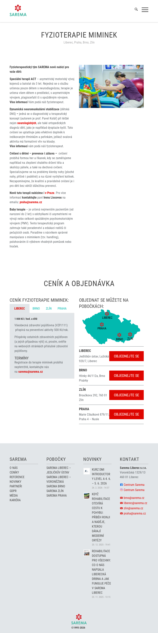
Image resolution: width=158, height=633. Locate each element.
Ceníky (14, 472)
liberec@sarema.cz (135, 503)
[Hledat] (134, 9)
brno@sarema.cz (134, 498)
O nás (14, 468)
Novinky (15, 482)
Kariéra (15, 500)
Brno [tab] (36, 308)
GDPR (13, 491)
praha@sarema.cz (31, 202)
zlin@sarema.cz (133, 508)
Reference (17, 477)
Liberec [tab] (19, 308)
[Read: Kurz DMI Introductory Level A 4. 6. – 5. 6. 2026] (86, 471)
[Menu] (143, 9)
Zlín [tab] (49, 308)
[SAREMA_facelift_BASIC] (18, 10)
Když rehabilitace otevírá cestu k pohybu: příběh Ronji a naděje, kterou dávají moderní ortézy (101, 517)
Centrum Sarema (134, 485)
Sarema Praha (56, 495)
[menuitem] (134, 9)
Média (14, 495)
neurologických (26, 123)
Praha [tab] (62, 308)
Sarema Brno (55, 486)
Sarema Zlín (55, 491)
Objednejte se (126, 356)
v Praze (49, 193)
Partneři (16, 486)
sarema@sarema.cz (30, 371)
